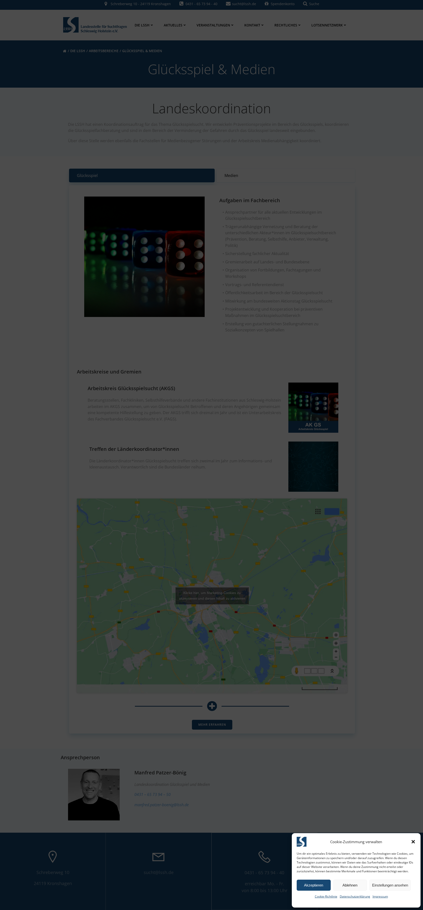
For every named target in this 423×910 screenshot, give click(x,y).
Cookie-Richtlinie (326, 896)
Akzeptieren (313, 885)
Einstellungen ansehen (390, 885)
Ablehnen (349, 885)
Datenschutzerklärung (355, 896)
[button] (413, 841)
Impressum (380, 896)
